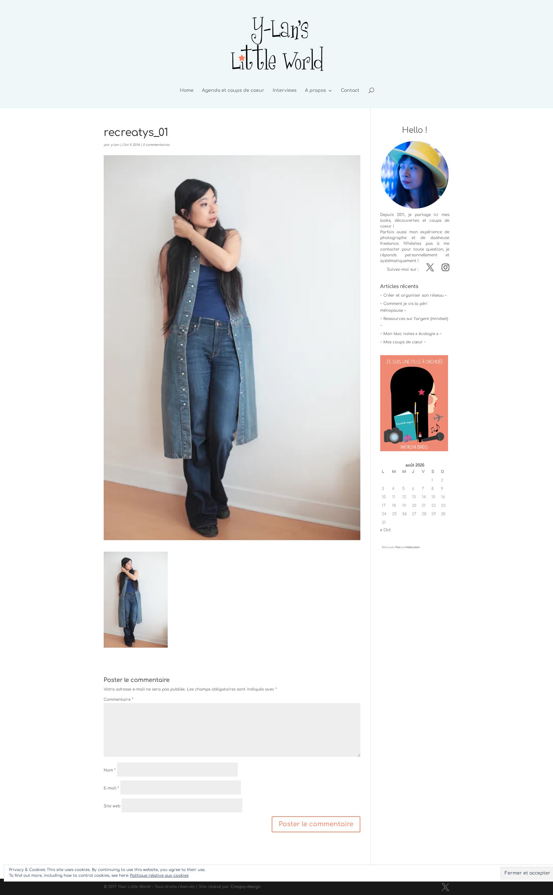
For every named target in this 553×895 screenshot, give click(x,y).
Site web (112, 806)
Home (187, 90)
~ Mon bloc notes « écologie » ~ (411, 334)
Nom (110, 770)
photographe (393, 238)
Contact (350, 90)
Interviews (285, 90)
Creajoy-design (245, 886)
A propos (315, 90)
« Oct (385, 530)
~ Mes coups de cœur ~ (403, 342)
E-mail (111, 788)
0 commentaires (156, 145)
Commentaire (118, 699)
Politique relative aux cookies (159, 875)
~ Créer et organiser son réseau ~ (413, 295)
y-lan (115, 145)
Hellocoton (412, 547)
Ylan (398, 547)
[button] (136, 600)
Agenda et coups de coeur (233, 90)
